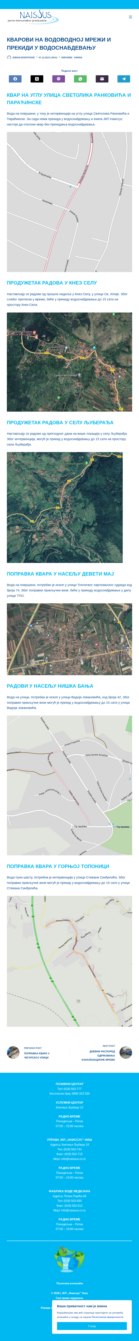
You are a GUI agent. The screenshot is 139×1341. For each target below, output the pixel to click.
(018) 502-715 (73, 1154)
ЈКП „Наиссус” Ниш (75, 1293)
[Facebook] (15, 79)
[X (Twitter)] (37, 79)
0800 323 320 (81, 1093)
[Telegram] (123, 79)
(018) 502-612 (73, 1205)
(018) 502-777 (73, 1088)
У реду (92, 1326)
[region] (92, 1317)
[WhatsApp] (80, 79)
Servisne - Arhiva (71, 57)
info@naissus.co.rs (73, 1158)
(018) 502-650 (73, 1200)
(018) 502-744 (73, 1149)
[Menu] (130, 17)
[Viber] (58, 79)
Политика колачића (69, 1283)
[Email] (102, 79)
